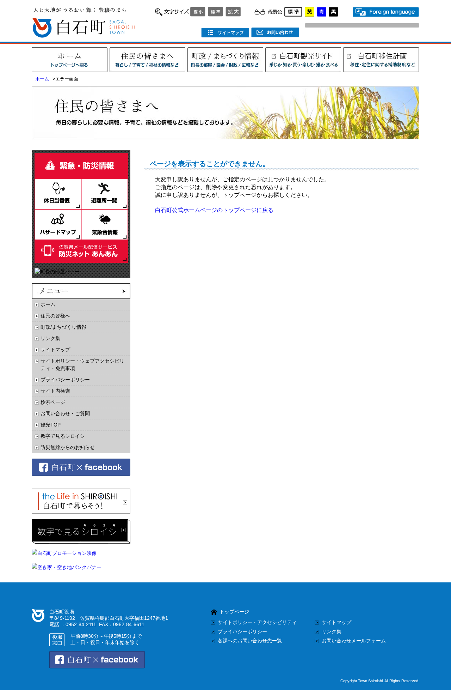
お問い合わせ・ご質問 (65, 413)
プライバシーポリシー (65, 379)
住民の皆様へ (55, 316)
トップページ (234, 612)
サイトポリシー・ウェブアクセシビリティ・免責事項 (82, 364)
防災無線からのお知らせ (68, 447)
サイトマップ (55, 349)
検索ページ (53, 402)
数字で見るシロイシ (63, 436)
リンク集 (50, 338)
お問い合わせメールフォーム (354, 640)
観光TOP (51, 425)
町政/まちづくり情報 (63, 327)
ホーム (42, 79)
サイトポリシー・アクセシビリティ (257, 622)
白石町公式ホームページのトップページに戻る (214, 210)
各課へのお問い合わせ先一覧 (250, 640)
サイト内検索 (55, 391)
